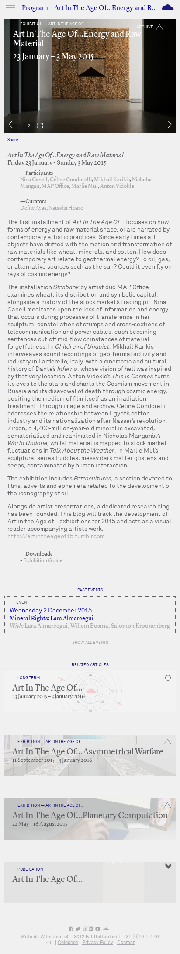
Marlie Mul (84, 186)
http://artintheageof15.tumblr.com (56, 535)
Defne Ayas (33, 208)
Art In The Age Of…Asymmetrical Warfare (87, 752)
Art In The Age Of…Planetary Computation (90, 816)
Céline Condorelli (71, 180)
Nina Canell (34, 180)
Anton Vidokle (117, 186)
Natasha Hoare (65, 208)
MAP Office (55, 186)
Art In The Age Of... (47, 688)
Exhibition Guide (42, 560)
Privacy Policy (97, 942)
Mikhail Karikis (112, 180)
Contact (126, 942)
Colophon (68, 942)
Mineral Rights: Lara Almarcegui (51, 618)
